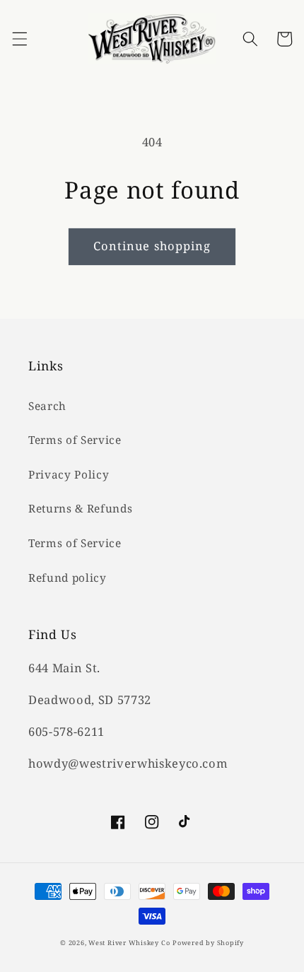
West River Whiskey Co (129, 942)
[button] (19, 39)
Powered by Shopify (208, 942)
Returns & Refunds (80, 508)
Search (47, 406)
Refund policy (67, 577)
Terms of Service (75, 440)
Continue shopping (152, 246)
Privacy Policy (68, 474)
